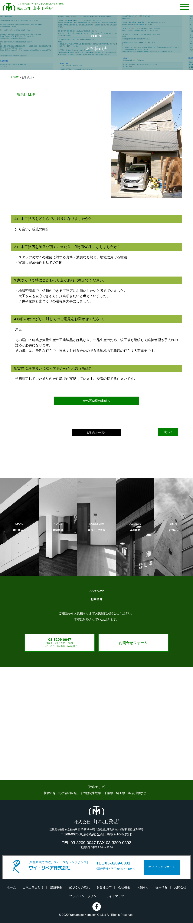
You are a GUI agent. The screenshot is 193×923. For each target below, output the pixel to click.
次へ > (168, 432)
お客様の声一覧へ (96, 432)
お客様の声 (104, 887)
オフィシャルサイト (161, 866)
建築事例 (56, 887)
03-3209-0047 (59, 642)
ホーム (11, 887)
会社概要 (124, 887)
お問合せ (180, 887)
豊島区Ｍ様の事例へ (96, 400)
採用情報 (161, 887)
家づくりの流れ (79, 887)
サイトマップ (115, 896)
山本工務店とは (33, 887)
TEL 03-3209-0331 (113, 863)
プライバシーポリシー (84, 896)
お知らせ (143, 887)
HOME (15, 77)
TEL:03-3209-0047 (79, 842)
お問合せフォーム (133, 643)
